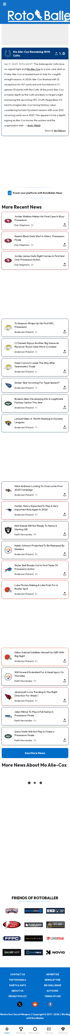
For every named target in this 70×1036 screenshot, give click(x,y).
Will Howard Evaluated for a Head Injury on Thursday (39, 674)
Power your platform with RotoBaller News (37, 192)
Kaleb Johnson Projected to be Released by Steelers (39, 547)
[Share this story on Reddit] (64, 54)
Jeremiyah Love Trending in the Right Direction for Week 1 (35, 693)
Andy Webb (33, 125)
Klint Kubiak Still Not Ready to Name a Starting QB (35, 527)
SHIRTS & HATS (17, 985)
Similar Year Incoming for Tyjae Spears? (37, 382)
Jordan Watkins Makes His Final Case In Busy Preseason (39, 218)
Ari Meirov (60, 130)
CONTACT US (17, 974)
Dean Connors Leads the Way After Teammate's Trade (34, 364)
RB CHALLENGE (52, 985)
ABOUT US (17, 990)
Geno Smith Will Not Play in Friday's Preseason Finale (34, 733)
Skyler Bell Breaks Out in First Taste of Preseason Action (36, 567)
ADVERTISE (52, 974)
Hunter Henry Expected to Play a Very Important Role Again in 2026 (36, 507)
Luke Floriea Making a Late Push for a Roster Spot (36, 586)
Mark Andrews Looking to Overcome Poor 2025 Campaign (38, 487)
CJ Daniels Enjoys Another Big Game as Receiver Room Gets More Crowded (36, 344)
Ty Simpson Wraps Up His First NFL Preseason (34, 325)
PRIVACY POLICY (17, 996)
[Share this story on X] (60, 54)
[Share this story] (56, 54)
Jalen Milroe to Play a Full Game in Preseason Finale (34, 713)
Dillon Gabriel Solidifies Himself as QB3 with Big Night (39, 654)
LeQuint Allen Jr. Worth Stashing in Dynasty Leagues (38, 420)
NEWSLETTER (52, 979)
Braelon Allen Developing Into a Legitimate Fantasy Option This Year (38, 400)
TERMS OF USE (52, 996)
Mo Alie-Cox (33, 69)
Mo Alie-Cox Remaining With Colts (31, 53)
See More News (35, 753)
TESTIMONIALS (17, 979)
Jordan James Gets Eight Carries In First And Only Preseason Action (39, 257)
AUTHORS (52, 990)
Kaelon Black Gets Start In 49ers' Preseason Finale (39, 238)
